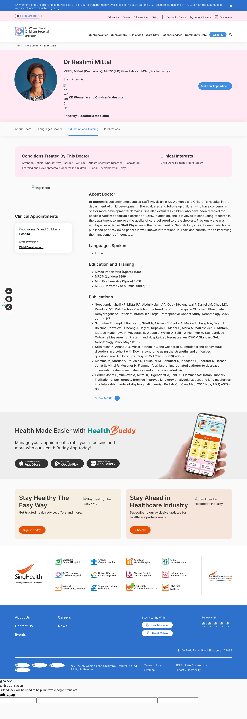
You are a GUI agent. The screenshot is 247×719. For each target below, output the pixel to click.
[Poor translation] (11, 695)
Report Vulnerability (188, 670)
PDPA (178, 665)
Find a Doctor (31, 45)
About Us (22, 617)
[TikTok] (228, 624)
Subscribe (140, 530)
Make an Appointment (215, 86)
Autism (80, 163)
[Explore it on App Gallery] (103, 463)
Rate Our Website (196, 665)
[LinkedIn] (222, 624)
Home (17, 45)
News (62, 626)
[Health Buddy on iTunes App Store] (31, 463)
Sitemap (149, 670)
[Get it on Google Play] (67, 463)
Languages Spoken (50, 129)
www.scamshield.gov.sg (44, 8)
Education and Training (83, 129)
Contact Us (24, 626)
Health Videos (160, 633)
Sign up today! (32, 530)
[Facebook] (204, 624)
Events (20, 634)
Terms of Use (152, 665)
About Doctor (23, 129)
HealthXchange (160, 625)
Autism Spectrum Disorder (105, 163)
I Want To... (218, 34)
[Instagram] (216, 624)
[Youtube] (210, 624)
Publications (112, 129)
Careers (64, 617)
